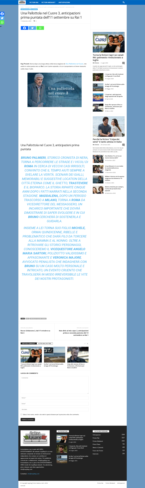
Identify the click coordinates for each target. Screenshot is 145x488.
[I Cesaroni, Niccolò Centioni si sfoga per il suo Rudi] (98, 77)
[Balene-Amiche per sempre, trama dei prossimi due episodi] (98, 190)
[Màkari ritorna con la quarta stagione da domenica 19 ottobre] (98, 179)
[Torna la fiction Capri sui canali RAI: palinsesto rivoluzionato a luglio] (31, 355)
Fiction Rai (34, 2)
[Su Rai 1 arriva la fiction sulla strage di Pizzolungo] (54, 355)
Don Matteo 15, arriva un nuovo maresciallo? (113, 157)
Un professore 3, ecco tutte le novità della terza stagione (114, 168)
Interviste (95, 454)
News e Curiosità (98, 447)
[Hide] (1, 26)
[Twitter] (32, 28)
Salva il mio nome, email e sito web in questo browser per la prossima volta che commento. (51, 414)
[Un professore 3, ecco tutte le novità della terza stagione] (98, 169)
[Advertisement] (54, 46)
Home (22, 7)
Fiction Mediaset (48, 2)
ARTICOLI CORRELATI (28, 343)
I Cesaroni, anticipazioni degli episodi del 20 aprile (114, 95)
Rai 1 (27, 318)
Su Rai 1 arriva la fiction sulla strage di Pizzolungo (53, 365)
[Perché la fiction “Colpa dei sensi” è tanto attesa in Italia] (109, 126)
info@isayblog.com (33, 474)
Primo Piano (96, 444)
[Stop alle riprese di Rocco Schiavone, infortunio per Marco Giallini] (78, 355)
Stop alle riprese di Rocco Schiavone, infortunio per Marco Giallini (75, 366)
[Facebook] (24, 28)
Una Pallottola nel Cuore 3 (38, 318)
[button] (123, 2)
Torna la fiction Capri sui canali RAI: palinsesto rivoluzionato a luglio (31, 366)
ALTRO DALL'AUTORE (44, 343)
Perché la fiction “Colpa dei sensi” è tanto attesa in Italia (107, 140)
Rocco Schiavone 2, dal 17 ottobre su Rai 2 (35, 332)
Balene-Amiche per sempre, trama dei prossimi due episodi (114, 189)
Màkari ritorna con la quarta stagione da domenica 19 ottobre (114, 178)
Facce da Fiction (98, 451)
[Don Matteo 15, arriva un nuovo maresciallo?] (98, 159)
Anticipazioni (64, 2)
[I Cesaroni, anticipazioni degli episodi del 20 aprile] (98, 97)
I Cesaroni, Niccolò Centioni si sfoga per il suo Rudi (114, 75)
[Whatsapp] (40, 28)
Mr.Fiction (96, 63)
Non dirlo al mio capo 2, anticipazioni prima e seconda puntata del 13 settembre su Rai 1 (73, 333)
